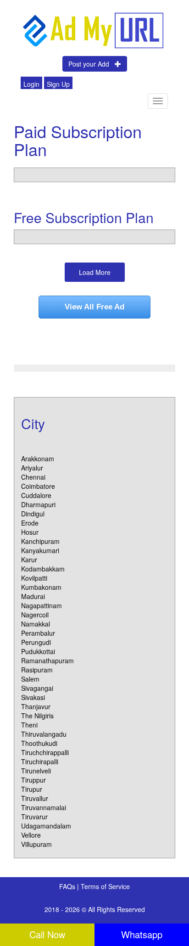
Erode (30, 522)
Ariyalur (32, 467)
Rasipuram (37, 669)
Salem (30, 678)
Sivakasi (33, 697)
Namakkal (35, 623)
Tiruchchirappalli (45, 752)
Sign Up (58, 84)
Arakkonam (37, 458)
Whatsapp (141, 934)
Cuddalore (36, 495)
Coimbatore (38, 486)
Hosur (30, 532)
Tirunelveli (36, 770)
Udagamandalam (46, 825)
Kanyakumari (40, 550)
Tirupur (31, 789)
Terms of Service (105, 886)
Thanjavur (35, 706)
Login (31, 84)
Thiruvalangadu (44, 734)
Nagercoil (35, 614)
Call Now (47, 934)
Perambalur (38, 633)
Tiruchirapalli (39, 761)
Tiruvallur (34, 798)
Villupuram (36, 844)
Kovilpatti (34, 577)
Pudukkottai (38, 651)
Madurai (33, 596)
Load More (95, 272)
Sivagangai (37, 688)
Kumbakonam (41, 587)
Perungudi (36, 642)
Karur (29, 559)
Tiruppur (33, 779)
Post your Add (91, 63)
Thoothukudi (39, 743)
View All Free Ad (94, 306)
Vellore (31, 835)
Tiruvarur (34, 816)
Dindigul (32, 513)
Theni (29, 724)
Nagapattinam (41, 605)
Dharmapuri (38, 504)
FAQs (68, 886)
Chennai (33, 476)
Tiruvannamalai (43, 807)
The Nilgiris (37, 715)
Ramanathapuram (47, 660)
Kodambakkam (43, 568)
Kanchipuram (40, 541)
